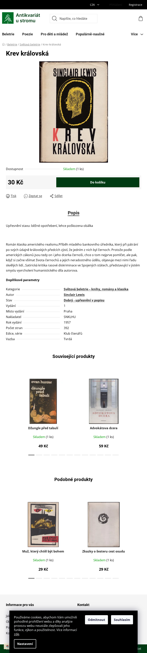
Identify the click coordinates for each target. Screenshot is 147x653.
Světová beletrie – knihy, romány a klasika (96, 289)
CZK (93, 4)
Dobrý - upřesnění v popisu (84, 300)
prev (9, 416)
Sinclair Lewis (74, 295)
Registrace (135, 4)
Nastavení (25, 644)
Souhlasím (122, 620)
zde (16, 634)
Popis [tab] (73, 213)
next (138, 416)
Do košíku (97, 182)
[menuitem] (27, 34)
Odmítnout (96, 620)
